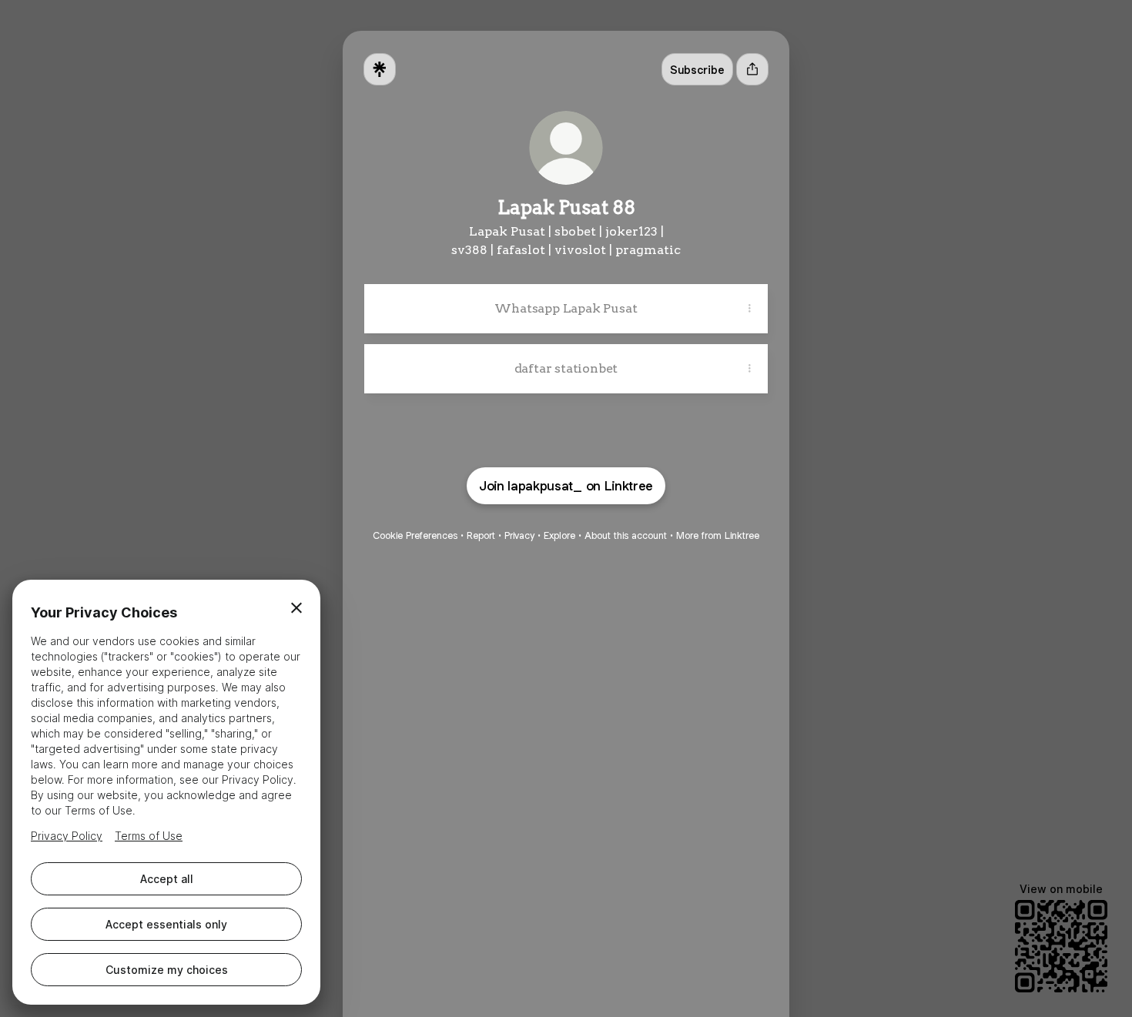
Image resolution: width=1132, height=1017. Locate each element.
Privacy (519, 535)
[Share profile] (752, 69)
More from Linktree (717, 535)
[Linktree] (379, 69)
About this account (625, 535)
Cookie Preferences (415, 535)
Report (481, 535)
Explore (559, 535)
